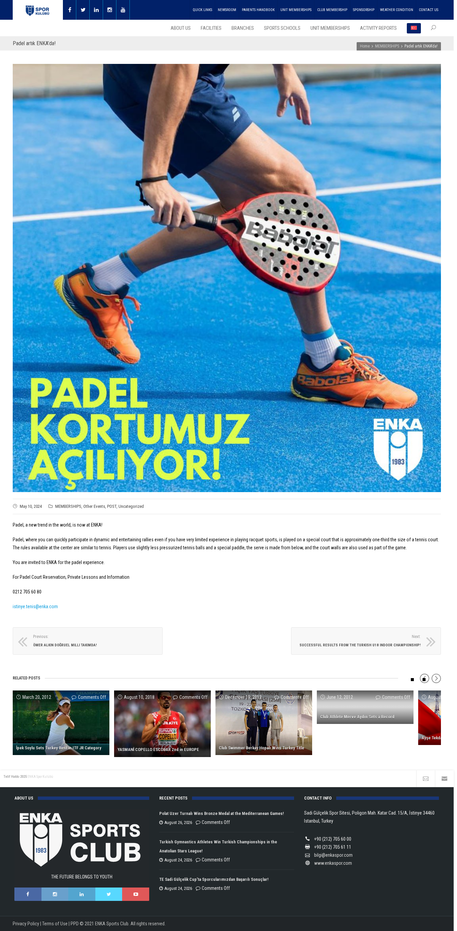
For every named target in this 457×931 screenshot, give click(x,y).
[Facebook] (69, 10)
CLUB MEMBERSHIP (332, 10)
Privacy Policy (26, 923)
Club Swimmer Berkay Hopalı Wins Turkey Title (261, 747)
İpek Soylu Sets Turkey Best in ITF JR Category (58, 747)
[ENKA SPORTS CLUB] (38, 10)
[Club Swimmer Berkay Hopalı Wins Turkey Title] (263, 722)
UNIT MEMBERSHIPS (295, 10)
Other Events (94, 506)
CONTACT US (428, 10)
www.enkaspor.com (333, 863)
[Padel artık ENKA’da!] (227, 278)
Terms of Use (55, 923)
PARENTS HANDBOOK (258, 10)
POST (111, 506)
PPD (75, 923)
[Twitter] (83, 10)
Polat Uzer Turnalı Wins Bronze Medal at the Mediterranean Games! (221, 813)
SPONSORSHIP (363, 10)
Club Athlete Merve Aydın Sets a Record (357, 716)
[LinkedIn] (81, 894)
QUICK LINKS (202, 10)
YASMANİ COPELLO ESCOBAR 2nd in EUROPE (158, 749)
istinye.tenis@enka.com (35, 606)
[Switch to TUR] (414, 28)
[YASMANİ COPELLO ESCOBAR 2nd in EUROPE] (162, 723)
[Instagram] (109, 10)
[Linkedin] (96, 10)
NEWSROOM (227, 10)
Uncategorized (131, 506)
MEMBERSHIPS (68, 506)
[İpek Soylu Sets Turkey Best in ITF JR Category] (61, 722)
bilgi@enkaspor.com (333, 855)
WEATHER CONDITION (396, 10)
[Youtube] (123, 10)
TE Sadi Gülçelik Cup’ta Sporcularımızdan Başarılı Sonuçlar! (213, 879)
